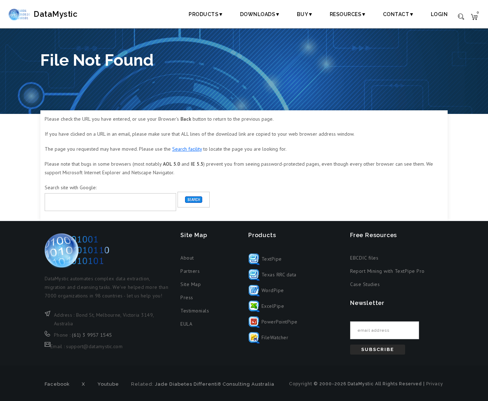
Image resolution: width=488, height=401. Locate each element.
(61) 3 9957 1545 (92, 335)
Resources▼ (348, 14)
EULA (186, 324)
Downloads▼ (260, 14)
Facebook (57, 384)
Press (186, 297)
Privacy (434, 383)
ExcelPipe (272, 306)
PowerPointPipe (279, 322)
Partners (190, 271)
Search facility (187, 149)
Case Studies (365, 284)
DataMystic (56, 14)
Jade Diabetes (173, 384)
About (187, 258)
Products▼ (206, 14)
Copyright (300, 383)
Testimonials (194, 310)
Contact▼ (398, 14)
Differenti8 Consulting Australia (234, 384)
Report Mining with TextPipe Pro (387, 271)
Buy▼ (305, 14)
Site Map (190, 284)
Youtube (108, 384)
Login (439, 14)
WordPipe (272, 290)
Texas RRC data (278, 274)
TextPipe (271, 259)
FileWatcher (274, 337)
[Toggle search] (461, 16)
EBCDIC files (364, 258)
